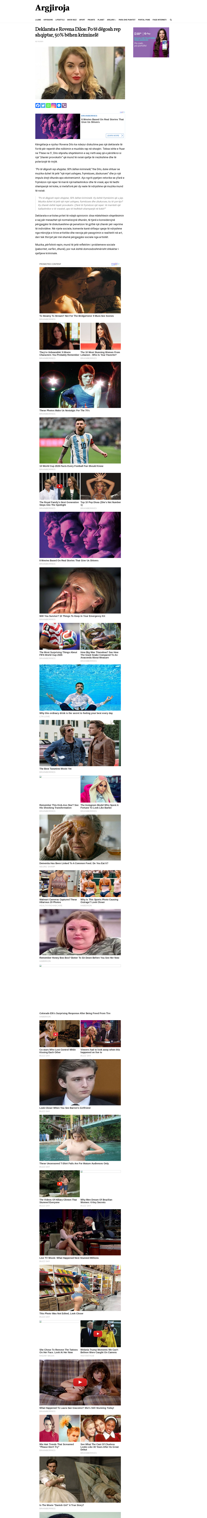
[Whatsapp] (48, 105)
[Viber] (64, 105)
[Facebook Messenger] (59, 105)
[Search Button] (171, 20)
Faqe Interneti (160, 19)
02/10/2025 (39, 41)
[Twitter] (43, 105)
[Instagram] (53, 105)
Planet (101, 19)
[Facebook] (37, 105)
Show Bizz (72, 19)
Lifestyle (60, 19)
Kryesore (48, 19)
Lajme (38, 19)
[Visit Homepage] (52, 8)
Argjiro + (111, 19)
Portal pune (144, 19)
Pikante (91, 19)
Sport (82, 19)
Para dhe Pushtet (127, 19)
